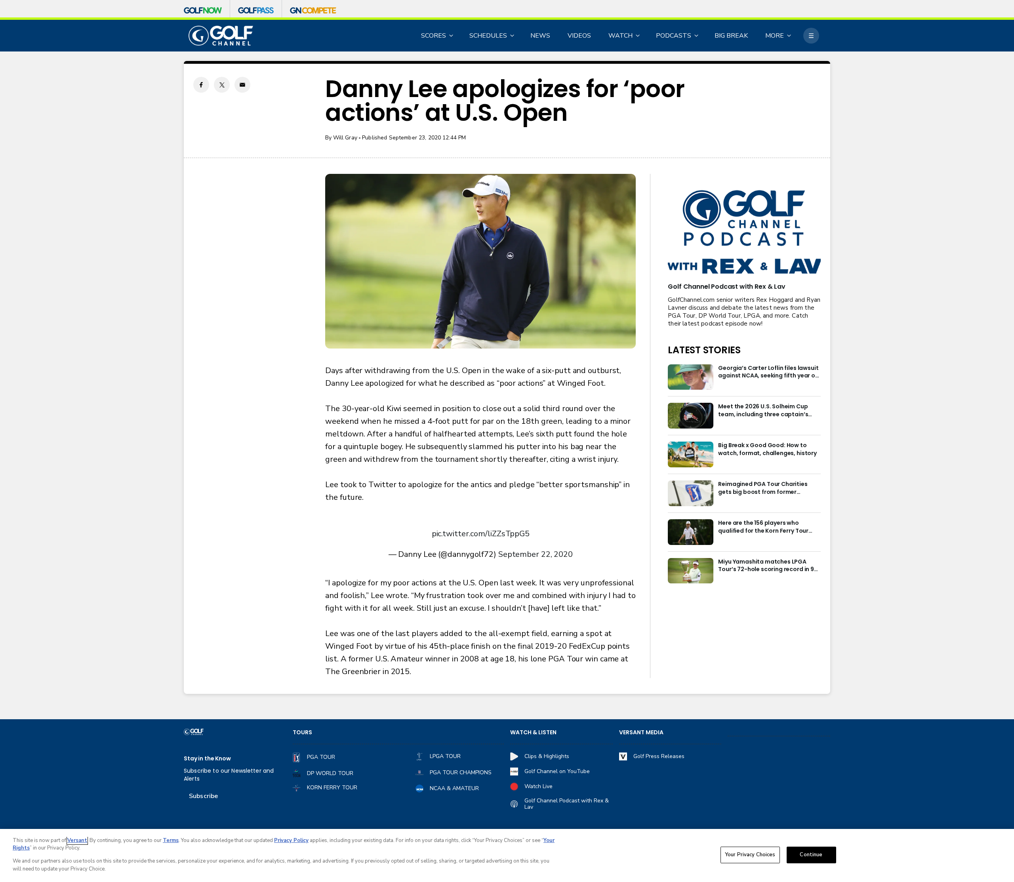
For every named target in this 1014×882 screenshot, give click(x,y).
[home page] (221, 36)
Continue (811, 854)
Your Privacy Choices (750, 854)
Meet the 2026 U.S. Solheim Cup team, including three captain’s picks (763, 411)
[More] (811, 36)
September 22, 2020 (535, 554)
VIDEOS (579, 35)
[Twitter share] (222, 85)
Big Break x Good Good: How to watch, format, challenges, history (767, 449)
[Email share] (242, 85)
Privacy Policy (291, 840)
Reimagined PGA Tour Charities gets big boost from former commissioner (762, 488)
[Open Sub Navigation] (451, 36)
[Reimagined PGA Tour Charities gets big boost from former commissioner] (690, 493)
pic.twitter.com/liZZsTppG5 (481, 533)
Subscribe (203, 796)
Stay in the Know (207, 758)
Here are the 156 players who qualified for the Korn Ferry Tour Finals (763, 527)
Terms (171, 840)
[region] (507, 855)
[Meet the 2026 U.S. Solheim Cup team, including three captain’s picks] (690, 416)
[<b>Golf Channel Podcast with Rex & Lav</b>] (744, 233)
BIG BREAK (731, 35)
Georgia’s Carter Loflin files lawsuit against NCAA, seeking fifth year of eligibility (768, 372)
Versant (77, 840)
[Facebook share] (201, 85)
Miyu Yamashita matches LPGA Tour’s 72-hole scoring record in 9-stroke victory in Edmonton (767, 566)
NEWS (540, 35)
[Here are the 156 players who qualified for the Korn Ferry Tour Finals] (690, 532)
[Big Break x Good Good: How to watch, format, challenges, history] (690, 454)
